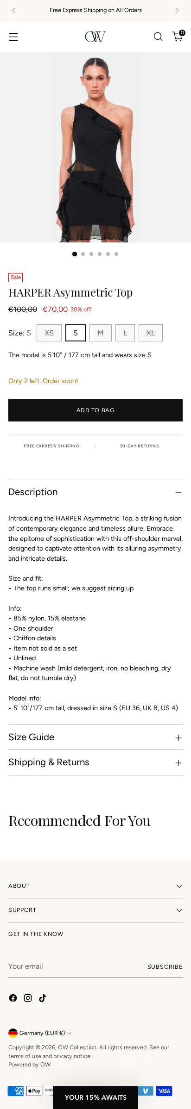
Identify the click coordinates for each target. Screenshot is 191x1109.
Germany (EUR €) (42, 1032)
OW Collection (77, 1047)
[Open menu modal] (13, 36)
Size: (19, 332)
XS (49, 332)
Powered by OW (29, 1064)
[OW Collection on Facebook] (13, 999)
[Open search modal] (157, 36)
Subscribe (165, 966)
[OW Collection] (95, 36)
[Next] (177, 10)
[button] (95, 1097)
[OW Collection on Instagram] (28, 999)
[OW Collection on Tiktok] (43, 999)
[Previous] (14, 10)
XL (150, 332)
